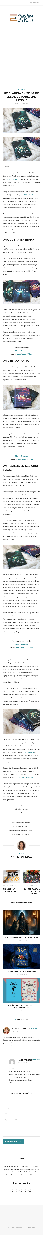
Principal (22, 1231)
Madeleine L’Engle (27, 195)
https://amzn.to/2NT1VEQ (24, 459)
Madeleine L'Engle (21, 826)
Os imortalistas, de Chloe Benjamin (32, 891)
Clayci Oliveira (19, 1029)
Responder (35, 1028)
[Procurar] (31, 3)
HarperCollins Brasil (12, 179)
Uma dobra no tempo (21, 834)
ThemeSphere (31, 1227)
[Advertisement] (21, 60)
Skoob (17, 351)
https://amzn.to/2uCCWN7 (25, 647)
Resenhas (21, 89)
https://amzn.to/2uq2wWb (26, 777)
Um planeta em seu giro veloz (21, 830)
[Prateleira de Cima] (21, 18)
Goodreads (24, 351)
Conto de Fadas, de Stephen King (21, 971)
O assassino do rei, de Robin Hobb (21, 938)
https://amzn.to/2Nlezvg (24, 354)
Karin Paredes (21, 856)
